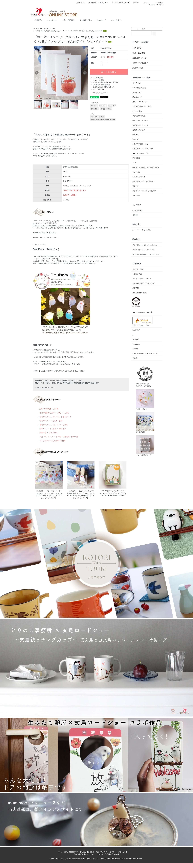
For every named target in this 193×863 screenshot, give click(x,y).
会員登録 (136, 2)
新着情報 (135, 288)
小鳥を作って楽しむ (140, 62)
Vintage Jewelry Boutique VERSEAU (145, 353)
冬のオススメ (44, 416)
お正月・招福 (57, 420)
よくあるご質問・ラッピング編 (143, 283)
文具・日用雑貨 (68, 20)
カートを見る (158, 2)
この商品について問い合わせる (104, 87)
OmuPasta (53, 432)
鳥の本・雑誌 (137, 68)
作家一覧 (42, 432)
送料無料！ (136, 158)
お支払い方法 (137, 274)
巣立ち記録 (136, 195)
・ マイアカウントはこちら (44, 387)
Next (85, 73)
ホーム (35, 28)
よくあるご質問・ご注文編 (141, 278)
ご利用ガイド (103, 2)
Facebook (136, 344)
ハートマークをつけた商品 (141, 230)
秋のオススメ (137, 97)
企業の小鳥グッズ (138, 130)
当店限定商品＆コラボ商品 (141, 106)
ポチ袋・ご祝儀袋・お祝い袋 (66, 436)
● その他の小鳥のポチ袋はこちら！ (45, 232)
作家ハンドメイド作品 (47, 428)
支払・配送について (71, 852)
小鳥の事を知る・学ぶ (140, 144)
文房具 (53, 28)
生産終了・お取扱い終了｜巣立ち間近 (145, 167)
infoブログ (136, 330)
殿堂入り (135, 186)
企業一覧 (135, 139)
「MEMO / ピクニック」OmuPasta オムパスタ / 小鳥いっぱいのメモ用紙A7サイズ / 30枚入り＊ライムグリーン (112, 493)
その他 (134, 358)
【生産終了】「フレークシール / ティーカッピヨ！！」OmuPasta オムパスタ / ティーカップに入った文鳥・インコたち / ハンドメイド (48, 494)
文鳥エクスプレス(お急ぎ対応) (143, 181)
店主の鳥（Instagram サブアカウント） (146, 254)
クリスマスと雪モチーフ (61, 416)
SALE (134, 162)
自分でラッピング (46, 436)
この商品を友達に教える (101, 84)
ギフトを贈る (115, 20)
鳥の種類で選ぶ (85, 20)
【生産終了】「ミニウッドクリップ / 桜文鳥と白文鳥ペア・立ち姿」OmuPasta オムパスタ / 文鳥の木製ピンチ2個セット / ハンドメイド (80, 494)
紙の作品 (62, 428)
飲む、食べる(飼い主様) (140, 153)
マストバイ (136, 172)
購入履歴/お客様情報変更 (120, 2)
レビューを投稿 (98, 80)
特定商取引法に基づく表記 (89, 852)
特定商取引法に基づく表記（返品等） (106, 82)
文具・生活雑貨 (44, 28)
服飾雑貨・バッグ (139, 57)
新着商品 (38, 20)
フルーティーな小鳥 (60, 424)
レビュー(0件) (98, 77)
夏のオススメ (44, 424)
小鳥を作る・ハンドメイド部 (142, 148)
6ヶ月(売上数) (137, 210)
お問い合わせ (81, 2)
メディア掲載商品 (138, 116)
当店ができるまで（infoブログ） (143, 249)
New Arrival (136, 83)
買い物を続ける (98, 89)
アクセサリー (52, 20)
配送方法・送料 (137, 269)
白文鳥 (66, 412)
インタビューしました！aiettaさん (144, 245)
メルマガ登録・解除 (139, 292)
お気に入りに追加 (101, 92)
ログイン (146, 2)
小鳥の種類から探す (47, 412)
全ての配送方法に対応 (70, 167)
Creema (135, 348)
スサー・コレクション (140, 102)
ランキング (101, 20)
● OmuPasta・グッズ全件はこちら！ (46, 237)
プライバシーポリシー (108, 852)
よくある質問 (92, 2)
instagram (136, 339)
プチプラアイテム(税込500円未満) (52, 440)
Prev (37, 73)
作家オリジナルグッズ (140, 125)
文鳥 (59, 412)
